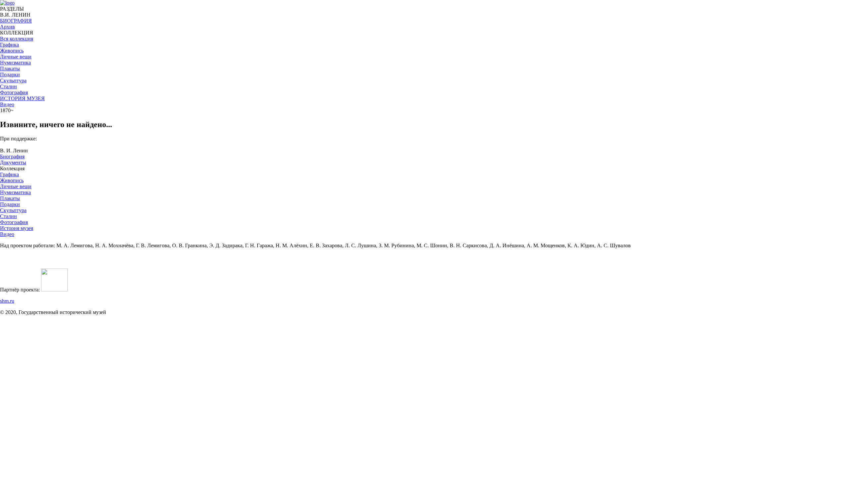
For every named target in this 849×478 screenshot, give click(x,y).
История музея (16, 228)
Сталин (8, 216)
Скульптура (13, 210)
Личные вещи (16, 186)
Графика (9, 174)
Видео (7, 104)
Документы (13, 162)
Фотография (14, 222)
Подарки (10, 204)
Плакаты (10, 198)
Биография (12, 156)
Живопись (12, 180)
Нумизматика (15, 192)
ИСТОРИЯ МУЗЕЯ (22, 98)
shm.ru (7, 301)
